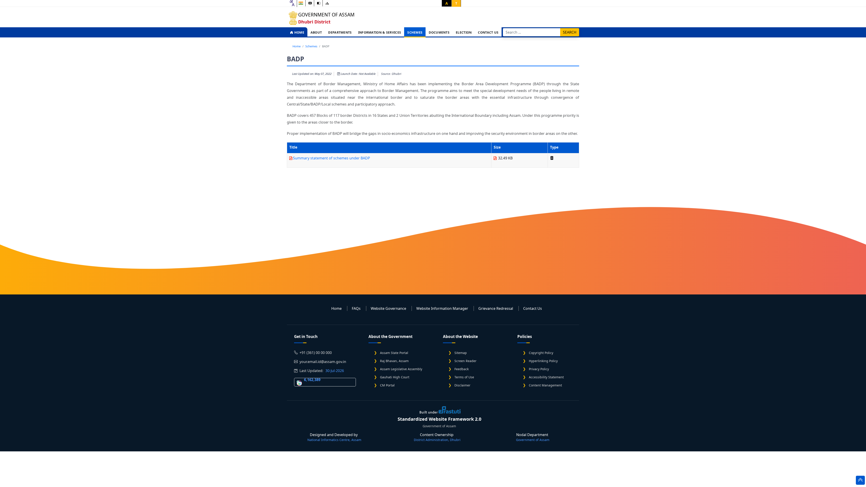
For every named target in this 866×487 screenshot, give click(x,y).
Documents (439, 32)
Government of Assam (326, 14)
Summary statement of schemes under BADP (331, 158)
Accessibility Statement (546, 377)
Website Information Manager (442, 308)
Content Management (545, 385)
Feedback (461, 369)
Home (298, 32)
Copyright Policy (541, 353)
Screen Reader (465, 361)
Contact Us (488, 32)
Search (569, 32)
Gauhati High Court (394, 377)
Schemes (414, 32)
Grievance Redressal (495, 308)
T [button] (456, 3)
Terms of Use (464, 377)
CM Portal (387, 385)
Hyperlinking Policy (543, 361)
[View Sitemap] (327, 3)
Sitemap (460, 353)
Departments (340, 32)
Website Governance (388, 308)
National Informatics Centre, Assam (334, 440)
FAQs (356, 308)
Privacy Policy (539, 369)
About (316, 32)
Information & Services (379, 32)
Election (464, 32)
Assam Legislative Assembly (401, 369)
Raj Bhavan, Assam (394, 361)
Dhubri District (314, 22)
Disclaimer (462, 385)
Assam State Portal (394, 353)
